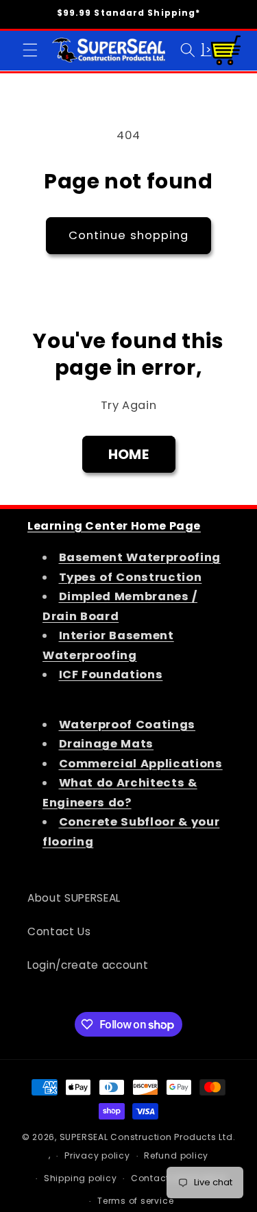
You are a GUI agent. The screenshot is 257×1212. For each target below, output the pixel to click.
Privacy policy (97, 1155)
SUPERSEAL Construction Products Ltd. (148, 1137)
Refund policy (176, 1155)
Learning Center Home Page (114, 526)
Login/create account (87, 965)
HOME (128, 454)
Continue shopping (129, 235)
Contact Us (59, 931)
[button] (30, 50)
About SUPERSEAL (74, 898)
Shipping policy (80, 1178)
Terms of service (135, 1201)
